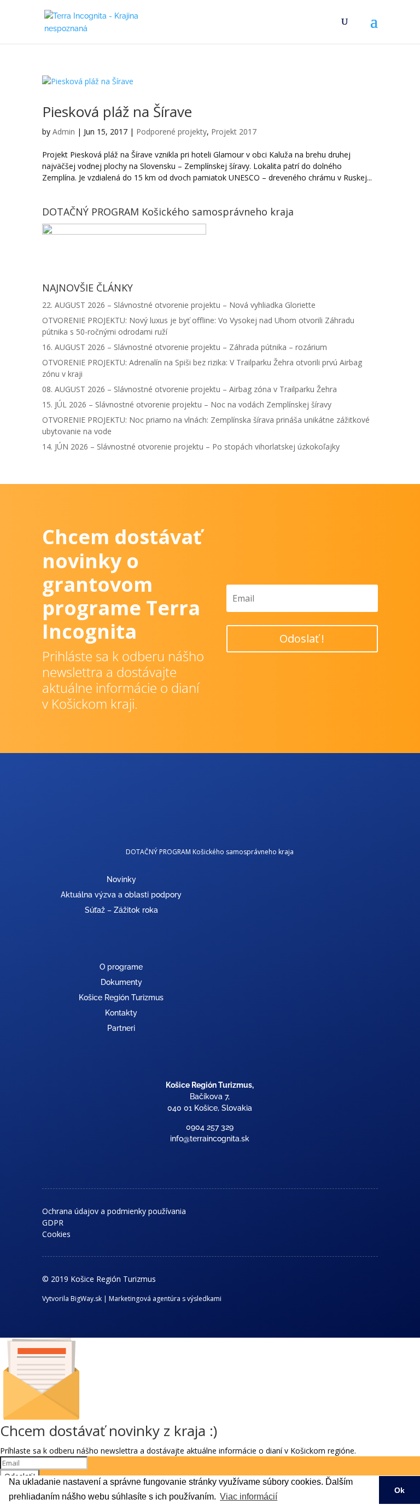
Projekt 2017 (233, 131)
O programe (121, 966)
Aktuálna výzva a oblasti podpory (121, 894)
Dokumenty (121, 982)
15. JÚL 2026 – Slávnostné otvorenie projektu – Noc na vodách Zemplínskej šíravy (186, 404)
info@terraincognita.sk (209, 1138)
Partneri (121, 1028)
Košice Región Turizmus (121, 997)
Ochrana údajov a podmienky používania (114, 1211)
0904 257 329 (210, 1127)
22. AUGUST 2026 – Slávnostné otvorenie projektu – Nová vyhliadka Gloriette (179, 305)
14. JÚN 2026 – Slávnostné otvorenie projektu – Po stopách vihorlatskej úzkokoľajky (191, 446)
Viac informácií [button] (248, 1496)
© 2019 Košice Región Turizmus (99, 1279)
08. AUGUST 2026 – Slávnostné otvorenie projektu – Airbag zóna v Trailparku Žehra (189, 389)
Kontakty (121, 1012)
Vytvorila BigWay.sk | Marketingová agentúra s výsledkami (131, 1298)
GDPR (52, 1222)
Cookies (56, 1234)
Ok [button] (399, 1490)
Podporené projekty (171, 131)
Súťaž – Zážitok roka (121, 910)
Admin (63, 131)
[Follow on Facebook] (210, 1159)
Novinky (121, 879)
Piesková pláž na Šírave (117, 111)
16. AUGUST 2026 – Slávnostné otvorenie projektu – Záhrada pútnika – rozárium (184, 347)
